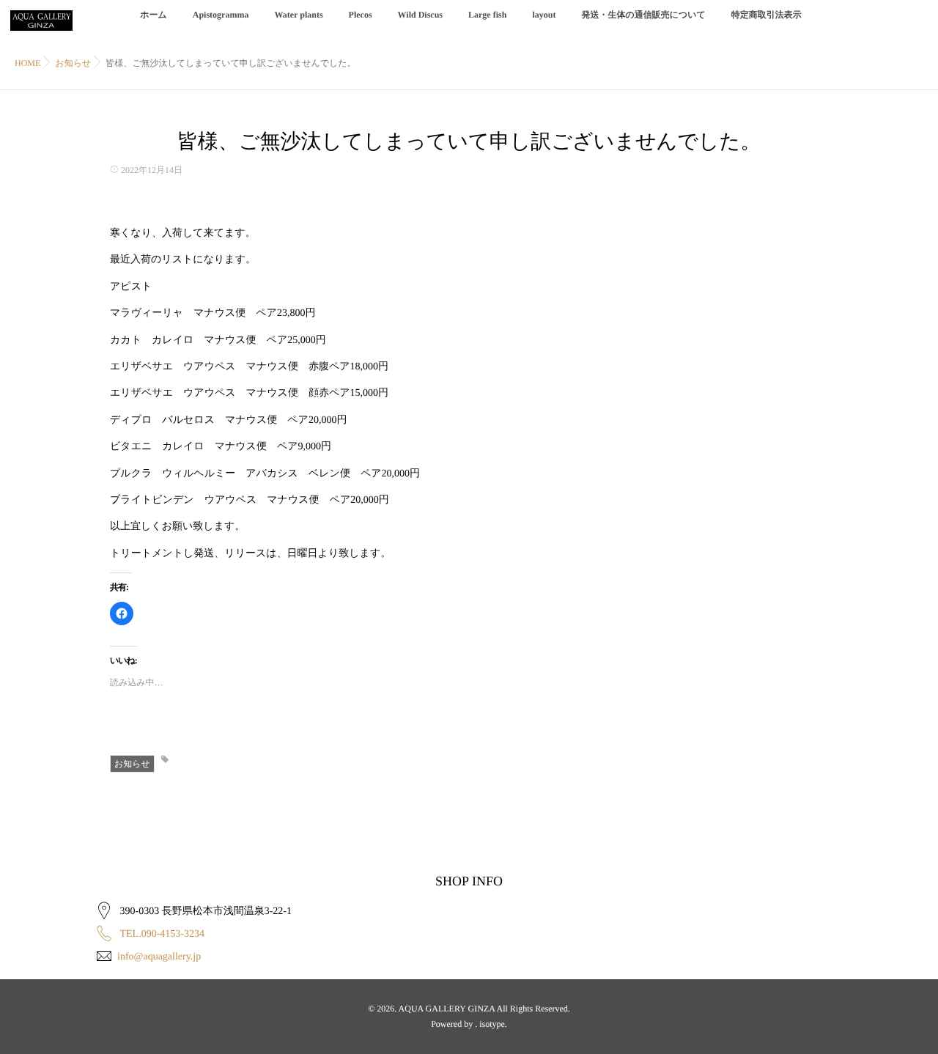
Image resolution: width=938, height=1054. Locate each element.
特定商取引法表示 (766, 15)
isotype (492, 1024)
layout (543, 15)
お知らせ (132, 764)
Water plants (298, 15)
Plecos (360, 15)
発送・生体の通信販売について (643, 15)
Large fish (487, 15)
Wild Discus (420, 15)
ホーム (153, 15)
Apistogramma (221, 15)
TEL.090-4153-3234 (162, 934)
